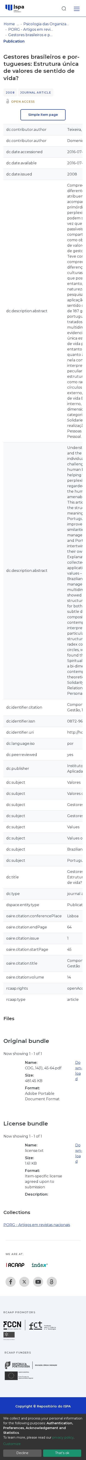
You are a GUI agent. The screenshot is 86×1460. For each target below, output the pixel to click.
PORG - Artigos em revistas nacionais (31, 29)
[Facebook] (11, 1282)
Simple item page (43, 115)
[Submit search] (63, 8)
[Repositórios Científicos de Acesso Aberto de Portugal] (15, 1265)
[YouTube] (38, 1282)
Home (9, 24)
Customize (12, 1444)
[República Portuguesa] (33, 1368)
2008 (10, 92)
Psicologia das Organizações (46, 24)
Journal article (35, 92)
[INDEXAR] (40, 1265)
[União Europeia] (22, 1380)
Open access (23, 101)
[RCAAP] (52, 1282)
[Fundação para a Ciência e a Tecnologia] (30, 1329)
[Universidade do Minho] (9, 1340)
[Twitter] (24, 1282)
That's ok (62, 1453)
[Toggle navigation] (77, 8)
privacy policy (63, 1437)
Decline (22, 1453)
